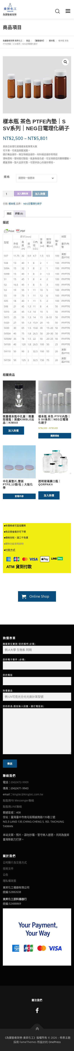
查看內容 (19, 496)
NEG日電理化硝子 (32, 203)
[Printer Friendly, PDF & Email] (14, 231)
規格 (7, 176)
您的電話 (8, 675)
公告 (5, 874)
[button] (65, 62)
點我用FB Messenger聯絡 (18, 800)
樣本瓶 (12, 203)
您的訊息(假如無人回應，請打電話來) (23, 706)
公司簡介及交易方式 (15, 862)
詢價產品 (8, 690)
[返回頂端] (37, 1028)
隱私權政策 (9, 880)
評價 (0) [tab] (19, 213)
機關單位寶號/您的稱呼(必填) (19, 643)
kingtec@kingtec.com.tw (28, 794)
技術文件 (8, 868)
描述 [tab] (9, 213)
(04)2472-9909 (19, 782)
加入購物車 (22, 193)
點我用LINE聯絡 (12, 806)
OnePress (55, 1042)
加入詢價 (40, 193)
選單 (67, 11)
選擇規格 (54, 435)
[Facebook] (37, 1010)
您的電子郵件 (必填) (14, 659)
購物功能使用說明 (14, 544)
